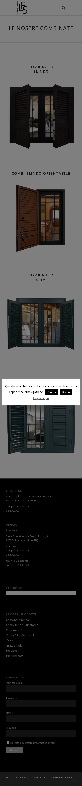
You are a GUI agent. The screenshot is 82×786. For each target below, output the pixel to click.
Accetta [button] (51, 392)
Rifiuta (66, 392)
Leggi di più (41, 398)
